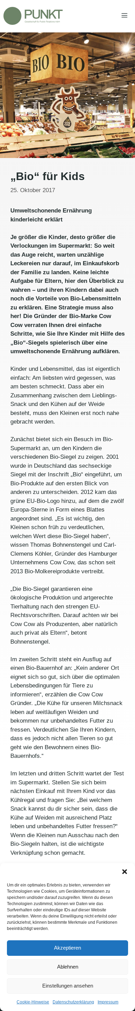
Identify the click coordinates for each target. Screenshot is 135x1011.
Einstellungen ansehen (67, 986)
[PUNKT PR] (33, 15)
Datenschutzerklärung (73, 1002)
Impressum (108, 1002)
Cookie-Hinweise (33, 1002)
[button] (124, 871)
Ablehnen (67, 967)
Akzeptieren (67, 948)
